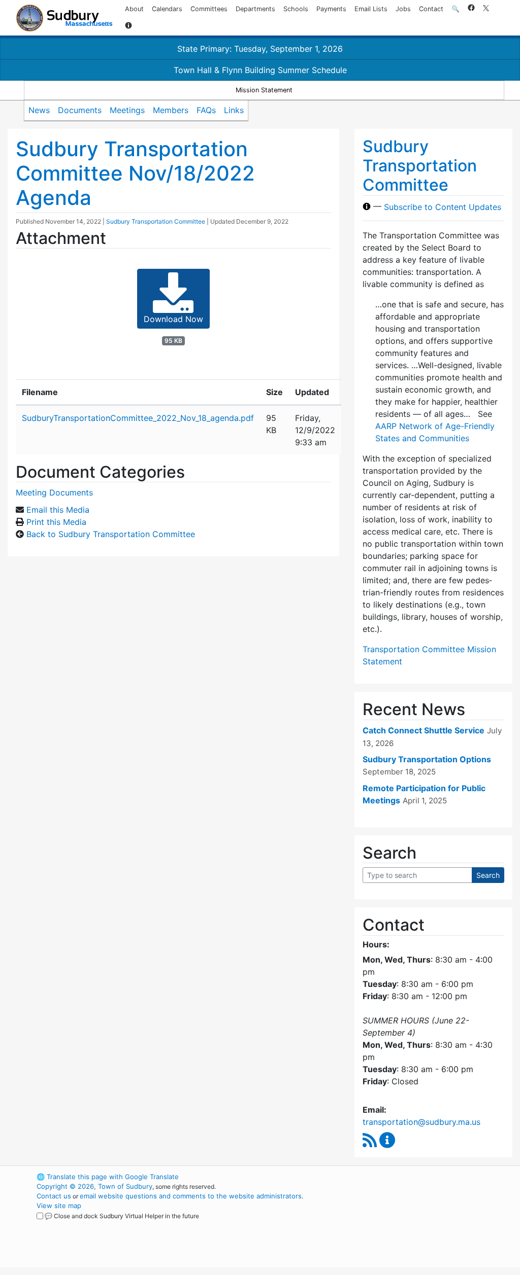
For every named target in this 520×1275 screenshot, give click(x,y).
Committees (209, 9)
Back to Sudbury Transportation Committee (110, 534)
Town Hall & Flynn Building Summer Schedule (260, 70)
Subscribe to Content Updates (442, 206)
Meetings (127, 110)
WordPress (390, 1177)
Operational (407, 1225)
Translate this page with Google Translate (108, 1177)
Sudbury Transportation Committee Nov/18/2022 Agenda (135, 173)
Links (234, 110)
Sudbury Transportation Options (427, 759)
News (39, 110)
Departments (255, 9)
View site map (59, 1205)
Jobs (403, 9)
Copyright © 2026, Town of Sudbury (94, 1186)
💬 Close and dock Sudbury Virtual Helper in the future (122, 1216)
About (134, 9)
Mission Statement (264, 90)
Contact (431, 9)
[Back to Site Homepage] (64, 18)
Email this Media (57, 510)
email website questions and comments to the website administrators (191, 1196)
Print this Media (56, 522)
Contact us (54, 1196)
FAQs (206, 110)
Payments (331, 9)
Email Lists (370, 9)
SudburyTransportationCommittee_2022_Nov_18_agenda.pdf (138, 418)
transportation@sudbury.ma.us (421, 1122)
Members (170, 110)
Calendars (167, 9)
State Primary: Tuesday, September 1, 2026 (260, 49)
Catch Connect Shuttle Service (423, 730)
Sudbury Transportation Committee (155, 221)
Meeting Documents (54, 492)
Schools (295, 9)
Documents (80, 110)
